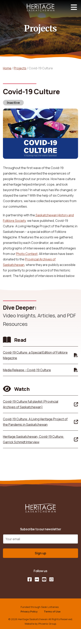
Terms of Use (52, 611)
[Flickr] (37, 579)
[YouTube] (44, 579)
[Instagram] (51, 579)
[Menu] (74, 7)
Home (7, 68)
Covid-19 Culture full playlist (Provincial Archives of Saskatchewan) (30, 404)
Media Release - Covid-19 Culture (27, 370)
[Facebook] (30, 579)
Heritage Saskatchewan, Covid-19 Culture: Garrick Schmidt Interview (33, 439)
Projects (20, 68)
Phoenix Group (47, 623)
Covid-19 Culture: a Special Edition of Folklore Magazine (35, 355)
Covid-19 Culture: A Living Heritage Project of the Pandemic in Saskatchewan (35, 422)
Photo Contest (27, 254)
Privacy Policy (29, 611)
